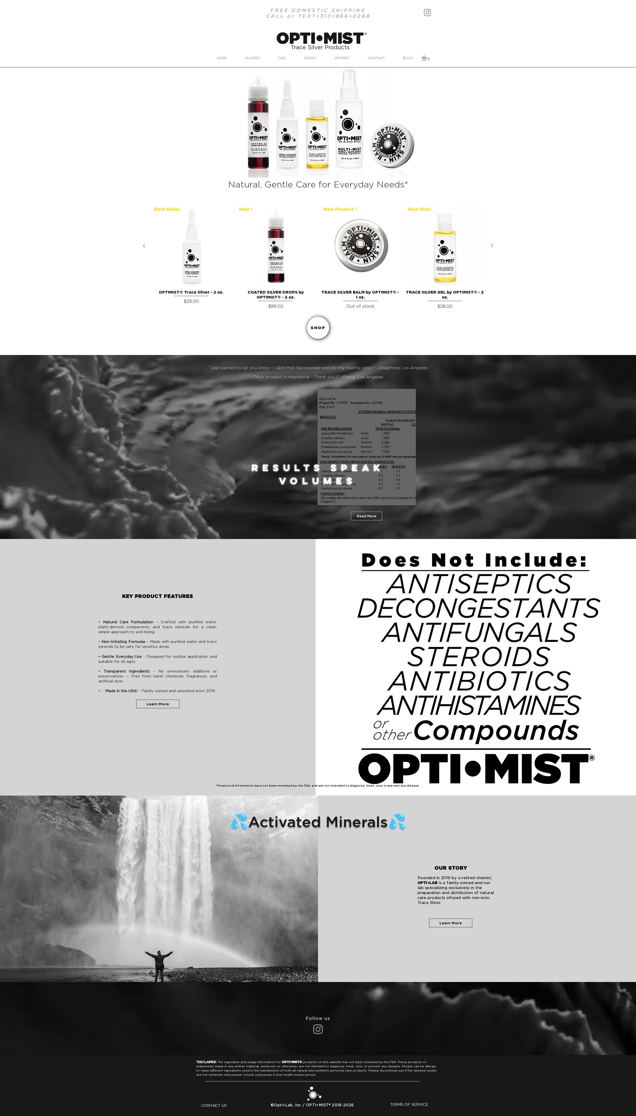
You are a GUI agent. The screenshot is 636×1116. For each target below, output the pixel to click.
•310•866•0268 (343, 16)
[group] (318, 258)
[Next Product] (492, 246)
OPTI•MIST (320, 38)
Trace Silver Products (320, 47)
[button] (427, 57)
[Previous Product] (144, 246)
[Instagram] (427, 12)
